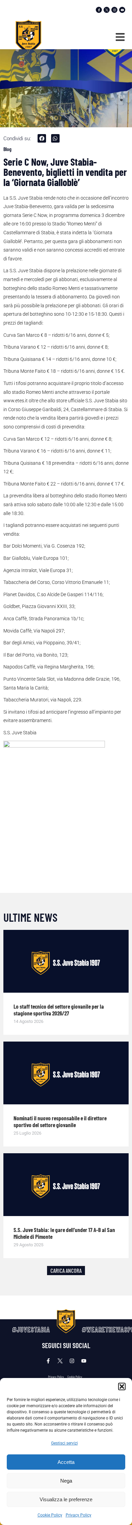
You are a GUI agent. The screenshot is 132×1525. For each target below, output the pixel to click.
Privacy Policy (78, 1515)
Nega (66, 1481)
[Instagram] (114, 10)
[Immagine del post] (66, 961)
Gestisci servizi (64, 1443)
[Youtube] (122, 10)
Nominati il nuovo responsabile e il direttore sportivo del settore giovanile (60, 1121)
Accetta (66, 1462)
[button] (121, 1386)
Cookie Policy (50, 1515)
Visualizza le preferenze (66, 1499)
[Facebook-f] (99, 10)
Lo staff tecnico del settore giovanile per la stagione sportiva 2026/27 (59, 1009)
